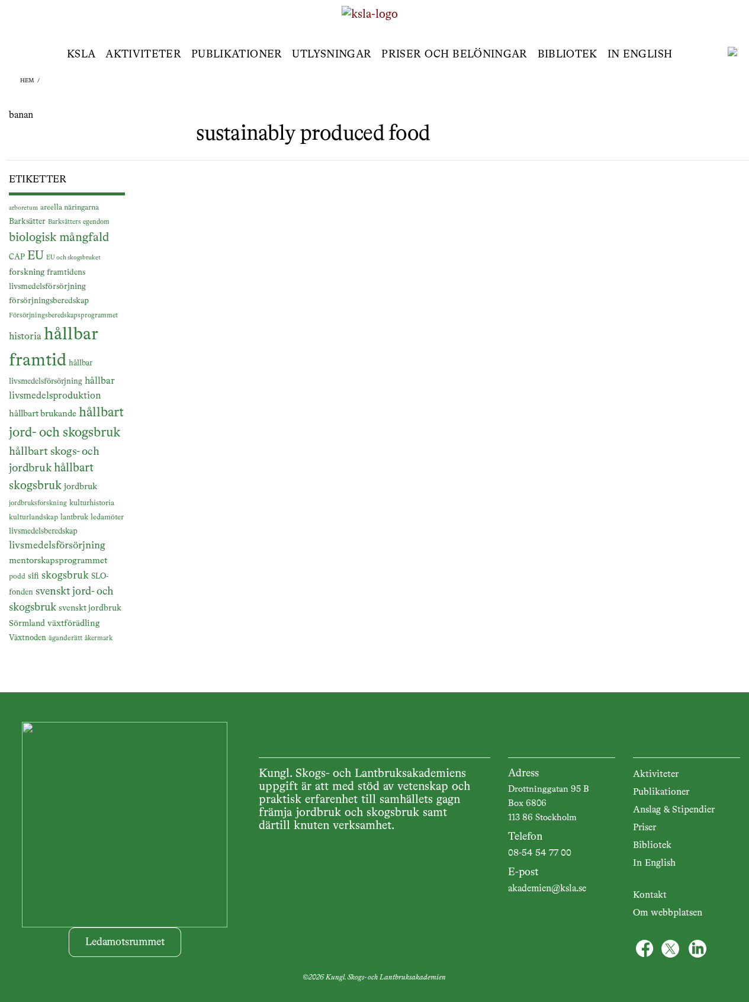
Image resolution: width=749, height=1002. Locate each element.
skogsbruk (65, 575)
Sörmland (27, 623)
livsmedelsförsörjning (57, 546)
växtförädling (73, 623)
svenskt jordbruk (90, 608)
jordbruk (80, 487)
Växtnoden (27, 638)
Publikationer (236, 54)
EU (35, 256)
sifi (33, 576)
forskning (26, 272)
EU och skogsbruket (73, 258)
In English (640, 54)
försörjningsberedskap (49, 301)
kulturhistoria (91, 503)
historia (25, 337)
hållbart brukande (42, 413)
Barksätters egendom (79, 222)
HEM (27, 81)
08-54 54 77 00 (539, 853)
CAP (17, 257)
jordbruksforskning (38, 503)
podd (17, 576)
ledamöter (107, 517)
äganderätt (65, 638)
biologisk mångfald (59, 238)
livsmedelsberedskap (43, 531)
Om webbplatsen (667, 913)
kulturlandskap (33, 517)
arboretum (23, 208)
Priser (644, 828)
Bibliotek (567, 54)
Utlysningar (331, 54)
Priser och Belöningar (454, 54)
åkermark (98, 638)
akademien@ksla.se (547, 889)
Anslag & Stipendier (674, 810)
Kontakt (650, 895)
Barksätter (27, 221)
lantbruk (74, 517)
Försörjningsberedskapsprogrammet (63, 315)
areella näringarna (69, 207)
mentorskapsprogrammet (58, 560)
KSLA (81, 54)
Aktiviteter (143, 54)
